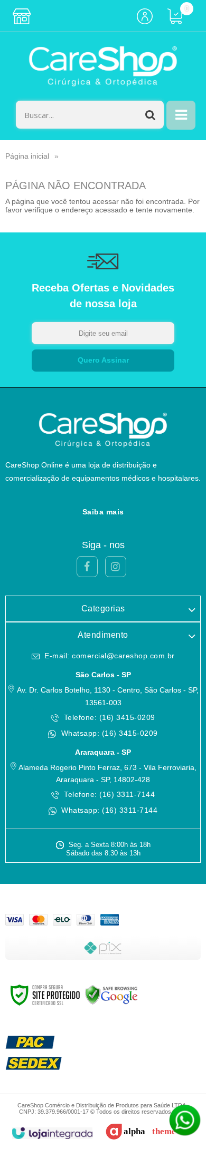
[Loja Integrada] (52, 1133)
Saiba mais (103, 512)
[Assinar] (103, 360)
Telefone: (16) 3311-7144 (108, 794)
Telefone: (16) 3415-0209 (108, 717)
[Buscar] (150, 115)
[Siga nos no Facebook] (87, 566)
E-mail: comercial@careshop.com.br (108, 655)
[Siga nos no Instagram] (115, 566)
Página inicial (27, 156)
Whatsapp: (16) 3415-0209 (108, 733)
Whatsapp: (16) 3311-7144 (108, 810)
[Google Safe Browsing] (111, 994)
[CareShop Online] (103, 66)
